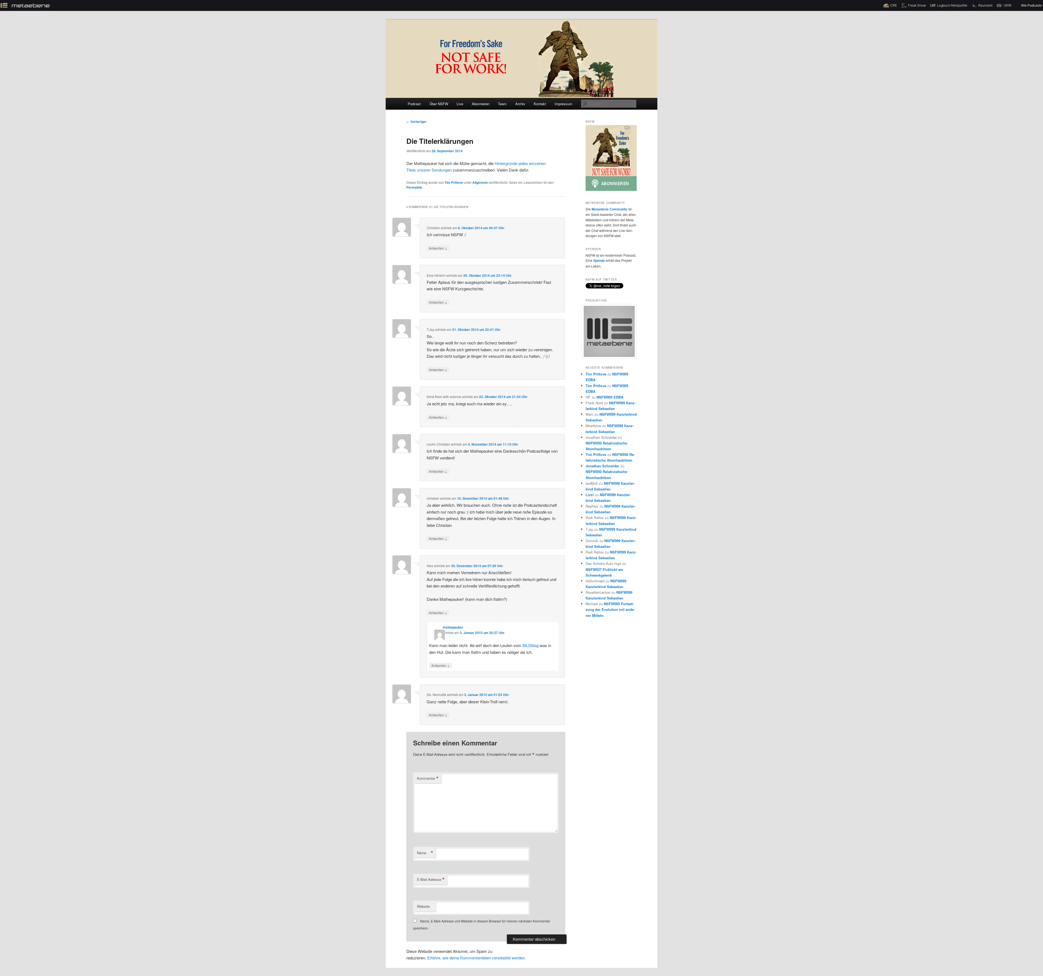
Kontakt (540, 103)
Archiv (520, 103)
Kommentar (428, 778)
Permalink (414, 187)
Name (425, 852)
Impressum (563, 103)
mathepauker (453, 627)
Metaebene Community (609, 209)
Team (502, 103)
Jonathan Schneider (602, 465)
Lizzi (590, 494)
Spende (599, 260)
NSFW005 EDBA (609, 397)
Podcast (414, 103)
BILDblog (530, 645)
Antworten (438, 247)
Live (460, 103)
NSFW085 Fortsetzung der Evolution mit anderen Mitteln (610, 609)
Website (423, 906)
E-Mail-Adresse (431, 879)
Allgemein (480, 182)
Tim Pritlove (454, 182)
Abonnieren (480, 103)
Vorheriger (416, 121)
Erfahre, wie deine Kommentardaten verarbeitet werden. (476, 958)
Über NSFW (438, 103)
